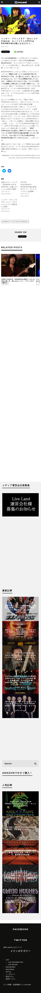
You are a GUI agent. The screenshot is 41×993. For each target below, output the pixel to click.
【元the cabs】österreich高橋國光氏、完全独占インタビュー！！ (20, 828)
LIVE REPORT (13, 964)
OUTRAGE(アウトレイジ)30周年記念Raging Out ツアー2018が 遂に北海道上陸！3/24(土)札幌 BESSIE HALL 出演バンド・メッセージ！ (20, 680)
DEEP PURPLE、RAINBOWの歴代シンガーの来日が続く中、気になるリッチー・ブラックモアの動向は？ (18, 281)
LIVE (7, 960)
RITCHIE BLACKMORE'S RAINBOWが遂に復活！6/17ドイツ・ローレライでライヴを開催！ (29, 186)
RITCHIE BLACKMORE (20, 221)
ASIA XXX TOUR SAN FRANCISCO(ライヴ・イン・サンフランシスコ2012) (20, 804)
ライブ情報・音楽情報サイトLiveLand (17, 984)
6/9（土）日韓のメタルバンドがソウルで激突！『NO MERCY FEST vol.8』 (20, 632)
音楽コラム (10, 976)
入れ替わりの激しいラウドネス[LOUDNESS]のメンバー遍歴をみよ (20, 877)
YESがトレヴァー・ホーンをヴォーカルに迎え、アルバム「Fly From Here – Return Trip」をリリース (20, 705)
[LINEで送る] (19, 52)
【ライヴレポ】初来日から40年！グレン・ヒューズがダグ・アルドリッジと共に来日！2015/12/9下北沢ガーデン (20, 901)
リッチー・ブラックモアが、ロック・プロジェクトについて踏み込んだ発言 (9, 203)
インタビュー (10, 974)
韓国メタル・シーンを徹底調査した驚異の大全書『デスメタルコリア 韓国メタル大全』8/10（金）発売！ (20, 608)
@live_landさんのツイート (12, 947)
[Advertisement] (20, 384)
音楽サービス (10, 979)
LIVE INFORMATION (15, 962)
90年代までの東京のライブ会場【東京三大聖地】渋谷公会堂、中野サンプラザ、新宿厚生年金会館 (20, 852)
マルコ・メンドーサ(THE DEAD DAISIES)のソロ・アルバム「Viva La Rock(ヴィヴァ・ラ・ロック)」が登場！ (20, 656)
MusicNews (10, 969)
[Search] (39, 2)
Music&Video (10, 967)
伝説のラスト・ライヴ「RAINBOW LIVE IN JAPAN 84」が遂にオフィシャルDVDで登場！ (9, 185)
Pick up (8, 972)
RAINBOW (5, 221)
